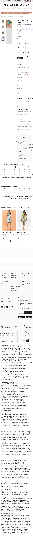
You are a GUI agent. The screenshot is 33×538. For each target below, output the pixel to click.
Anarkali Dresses (21, 485)
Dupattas (9, 437)
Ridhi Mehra (24, 351)
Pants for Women (26, 434)
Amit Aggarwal (16, 366)
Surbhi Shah (22, 368)
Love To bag (12, 416)
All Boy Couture (4, 503)
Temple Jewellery (5, 468)
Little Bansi (15, 498)
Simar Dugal (8, 374)
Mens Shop (26, 452)
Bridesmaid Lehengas (10, 434)
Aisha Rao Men (24, 396)
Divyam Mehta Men (13, 385)
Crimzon (22, 427)
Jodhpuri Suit (25, 448)
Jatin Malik (9, 394)
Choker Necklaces (13, 471)
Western (3, 452)
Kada (28, 471)
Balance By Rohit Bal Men (18, 407)
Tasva (2, 383)
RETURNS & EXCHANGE (26, 279)
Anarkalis (8, 431)
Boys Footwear (14, 494)
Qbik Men (3, 394)
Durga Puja (23, 509)
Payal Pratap (20, 357)
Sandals (6, 472)
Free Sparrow (4, 501)
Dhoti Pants (19, 434)
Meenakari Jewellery (20, 465)
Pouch (8, 474)
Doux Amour (4, 422)
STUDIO (29, 0)
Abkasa (18, 396)
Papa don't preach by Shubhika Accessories (11, 425)
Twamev (19, 388)
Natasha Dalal (11, 346)
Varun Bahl (3, 366)
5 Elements (26, 422)
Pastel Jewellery (24, 466)
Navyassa (12, 500)
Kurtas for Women (25, 431)
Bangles (26, 460)
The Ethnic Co (4, 390)
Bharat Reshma (17, 390)
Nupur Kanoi (14, 356)
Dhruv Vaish (16, 383)
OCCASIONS (14, 288)
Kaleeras (21, 462)
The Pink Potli (18, 416)
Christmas (3, 510)
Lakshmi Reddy (27, 498)
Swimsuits (3, 437)
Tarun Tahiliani (4, 363)
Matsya (27, 373)
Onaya (17, 353)
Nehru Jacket (10, 443)
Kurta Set (10, 485)
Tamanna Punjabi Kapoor (13, 377)
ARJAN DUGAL (4, 397)
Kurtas (24, 443)
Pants (2, 445)
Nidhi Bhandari (19, 422)
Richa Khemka (8, 376)
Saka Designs (27, 501)
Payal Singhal (12, 363)
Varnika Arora (4, 416)
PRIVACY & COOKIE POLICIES (26, 284)
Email (21, 308)
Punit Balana (27, 357)
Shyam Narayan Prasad (15, 370)
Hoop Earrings (4, 471)
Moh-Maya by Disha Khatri (19, 414)
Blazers (20, 446)
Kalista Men (3, 399)
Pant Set (13, 454)
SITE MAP (24, 289)
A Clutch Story (11, 422)
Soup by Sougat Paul (13, 371)
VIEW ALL (28, 165)
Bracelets (17, 460)
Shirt (27, 492)
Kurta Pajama (17, 448)
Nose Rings (9, 462)
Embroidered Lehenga (22, 483)
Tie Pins (17, 445)
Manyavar (3, 353)
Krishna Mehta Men (11, 391)
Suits (28, 443)
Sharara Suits (4, 485)
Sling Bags (25, 474)
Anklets (22, 463)
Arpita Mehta (13, 373)
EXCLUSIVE (13, 277)
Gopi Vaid (21, 371)
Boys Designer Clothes (6, 491)
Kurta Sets (14, 431)
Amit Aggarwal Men (15, 393)
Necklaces (3, 460)
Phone (28, 308)
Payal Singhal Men (5, 402)
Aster (18, 417)
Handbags (3, 474)
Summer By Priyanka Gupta (7, 351)
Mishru (3, 356)
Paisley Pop (25, 425)
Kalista (10, 354)
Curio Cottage (4, 414)
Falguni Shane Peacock (6, 349)
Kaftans (27, 433)
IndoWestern (9, 452)
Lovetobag (25, 420)
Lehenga (14, 483)
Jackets (19, 436)
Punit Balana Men (5, 393)
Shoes (2, 472)
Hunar (21, 417)
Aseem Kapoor (11, 379)
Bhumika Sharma (5, 368)
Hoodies (3, 446)
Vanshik (4, 386)
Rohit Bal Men (27, 386)
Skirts (15, 436)
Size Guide (27, 43)
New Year (22, 510)
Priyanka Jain (4, 371)
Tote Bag (24, 476)
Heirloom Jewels (5, 465)
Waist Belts (13, 474)
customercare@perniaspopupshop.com (10, 301)
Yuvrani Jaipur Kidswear (22, 500)
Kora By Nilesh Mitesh (6, 410)
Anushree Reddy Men (18, 394)
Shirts (15, 443)
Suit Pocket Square (24, 445)
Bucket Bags (13, 476)
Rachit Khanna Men (5, 396)
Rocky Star (15, 349)
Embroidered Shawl (5, 479)
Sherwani (19, 443)
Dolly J (28, 348)
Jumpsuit (27, 449)
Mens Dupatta (20, 449)
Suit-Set (24, 446)
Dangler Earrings (15, 469)
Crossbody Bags (5, 476)
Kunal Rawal (13, 388)
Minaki (2, 420)
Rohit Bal (17, 360)
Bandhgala (13, 449)
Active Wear (18, 454)
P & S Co (9, 498)
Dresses (8, 433)
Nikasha (24, 365)
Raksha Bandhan (24, 507)
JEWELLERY (15, 0)
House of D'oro (25, 419)
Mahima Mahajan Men (6, 400)
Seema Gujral (19, 362)
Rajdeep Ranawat (5, 359)
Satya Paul (25, 346)
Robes (7, 446)
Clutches (24, 472)
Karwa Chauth (15, 510)
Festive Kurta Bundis (18, 452)
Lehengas (3, 431)
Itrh (13, 376)
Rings (21, 460)
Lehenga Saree (26, 437)
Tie (28, 454)
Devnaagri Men (20, 391)
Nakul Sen (8, 356)
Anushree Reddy (11, 348)
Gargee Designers (21, 397)
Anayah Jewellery (18, 420)
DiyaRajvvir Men (12, 397)
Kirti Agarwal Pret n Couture (16, 503)
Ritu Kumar (12, 360)
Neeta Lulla (9, 366)
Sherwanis (3, 433)
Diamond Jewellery (14, 468)
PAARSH (21, 400)
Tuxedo (2, 449)
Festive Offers (25, 439)
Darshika (24, 390)
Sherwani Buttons (5, 448)
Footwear (24, 454)
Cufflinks (25, 451)
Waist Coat (12, 445)
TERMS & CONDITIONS (26, 281)
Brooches (3, 456)
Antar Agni (3, 348)
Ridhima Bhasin (4, 360)
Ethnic (29, 451)
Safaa (2, 376)
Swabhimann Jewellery (7, 419)
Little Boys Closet (5, 500)
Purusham (11, 390)
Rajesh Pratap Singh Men (25, 385)
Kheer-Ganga (25, 388)
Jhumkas (22, 469)
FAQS (23, 286)
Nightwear (14, 437)
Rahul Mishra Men (21, 402)
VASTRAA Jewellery (11, 417)
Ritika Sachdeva (12, 427)
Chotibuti (20, 498)
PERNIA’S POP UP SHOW (4, 278)
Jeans (11, 448)
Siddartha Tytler (27, 362)
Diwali (2, 507)
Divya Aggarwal (5, 370)
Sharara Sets (18, 433)
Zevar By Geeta (27, 417)
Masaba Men (16, 400)
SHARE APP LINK (28, 311)
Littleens (21, 501)
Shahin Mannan (23, 377)
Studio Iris (3, 377)
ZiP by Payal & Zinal (22, 21)
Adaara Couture (24, 376)
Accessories (4, 451)
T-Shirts (15, 446)
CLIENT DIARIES (14, 290)
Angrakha (7, 449)
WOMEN (4, 0)
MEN (9, 0)
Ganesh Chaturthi (16, 509)
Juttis (14, 472)
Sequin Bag (11, 477)
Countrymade (23, 383)
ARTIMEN (13, 396)
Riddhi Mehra (24, 359)
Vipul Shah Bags (16, 423)
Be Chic (3, 423)
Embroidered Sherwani (12, 492)
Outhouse (3, 417)
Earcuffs (26, 462)
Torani (2, 374)
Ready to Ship (17, 439)
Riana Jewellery (9, 420)
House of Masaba (5, 373)
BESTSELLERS (14, 275)
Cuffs (13, 460)
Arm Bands (17, 463)
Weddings (9, 510)
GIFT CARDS (14, 281)
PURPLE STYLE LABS (5, 275)
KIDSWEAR (22, 0)
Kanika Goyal (25, 370)
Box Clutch (17, 477)
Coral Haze (8, 423)
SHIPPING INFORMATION (25, 276)
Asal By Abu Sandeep (20, 348)
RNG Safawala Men (5, 404)
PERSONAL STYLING (15, 286)
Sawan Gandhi (21, 373)
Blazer (23, 492)
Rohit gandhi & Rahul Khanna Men (15, 386)
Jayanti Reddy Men (5, 408)
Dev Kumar (3, 391)
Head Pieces (4, 463)
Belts (10, 472)
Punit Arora (13, 402)
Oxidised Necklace (22, 471)
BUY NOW (19, 58)
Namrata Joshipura (26, 366)
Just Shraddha (17, 419)
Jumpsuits (24, 436)
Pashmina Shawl (25, 477)
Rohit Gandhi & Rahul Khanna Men (19, 404)
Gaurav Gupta (19, 363)
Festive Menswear (5, 454)
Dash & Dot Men (8, 383)
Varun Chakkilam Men (16, 408)
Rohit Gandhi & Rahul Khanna (8, 362)
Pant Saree (10, 439)
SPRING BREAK (21, 405)
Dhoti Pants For (4, 486)
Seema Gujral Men (5, 405)
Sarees (19, 431)
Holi (6, 507)
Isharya (10, 414)
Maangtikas (15, 462)
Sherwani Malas (18, 451)
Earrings (9, 460)
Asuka (8, 388)
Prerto (18, 427)
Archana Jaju (26, 374)
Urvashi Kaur (4, 379)
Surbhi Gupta (19, 374)
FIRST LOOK (3, 283)
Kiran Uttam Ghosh (17, 354)
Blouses (20, 437)
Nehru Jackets (25, 491)
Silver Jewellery (24, 468)
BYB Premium (27, 503)
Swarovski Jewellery (6, 466)
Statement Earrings (5, 469)
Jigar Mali (17, 376)
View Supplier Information (27, 75)
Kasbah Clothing (11, 399)
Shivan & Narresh (11, 353)
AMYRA (22, 423)
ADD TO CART (28, 58)
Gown (12, 433)
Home (2, 16)
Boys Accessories (23, 494)
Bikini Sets (10, 436)
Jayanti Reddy (4, 354)
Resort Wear (4, 436)
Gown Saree (4, 439)
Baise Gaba (18, 351)
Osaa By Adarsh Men (24, 349)
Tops (23, 433)
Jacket (20, 492)
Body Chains (11, 463)
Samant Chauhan (14, 368)
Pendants (12, 465)
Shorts (11, 446)
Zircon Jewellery (16, 466)
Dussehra (9, 509)
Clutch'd (25, 416)
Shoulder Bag (4, 477)
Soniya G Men (14, 405)
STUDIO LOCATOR (5, 281)
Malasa (13, 374)
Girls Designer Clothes (6, 483)
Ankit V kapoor (4, 385)
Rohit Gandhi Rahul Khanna (7, 365)
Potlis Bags (18, 472)
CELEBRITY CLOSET (15, 284)
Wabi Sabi (3, 388)
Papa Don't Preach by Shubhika (8, 357)
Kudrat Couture (20, 399)
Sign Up (27, 340)
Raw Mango (4, 346)
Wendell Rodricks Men (6, 407)
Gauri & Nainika (23, 353)
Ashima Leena (18, 365)
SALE (12, 279)
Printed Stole (14, 479)
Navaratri (3, 509)
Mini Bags (19, 476)
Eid (18, 507)
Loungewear (10, 451)
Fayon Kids (3, 498)
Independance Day (12, 507)
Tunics (2, 434)
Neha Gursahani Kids (13, 501)
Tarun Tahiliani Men (25, 393)
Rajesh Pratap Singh (15, 359)
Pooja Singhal (18, 346)
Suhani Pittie (4, 427)
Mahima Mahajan (27, 354)
